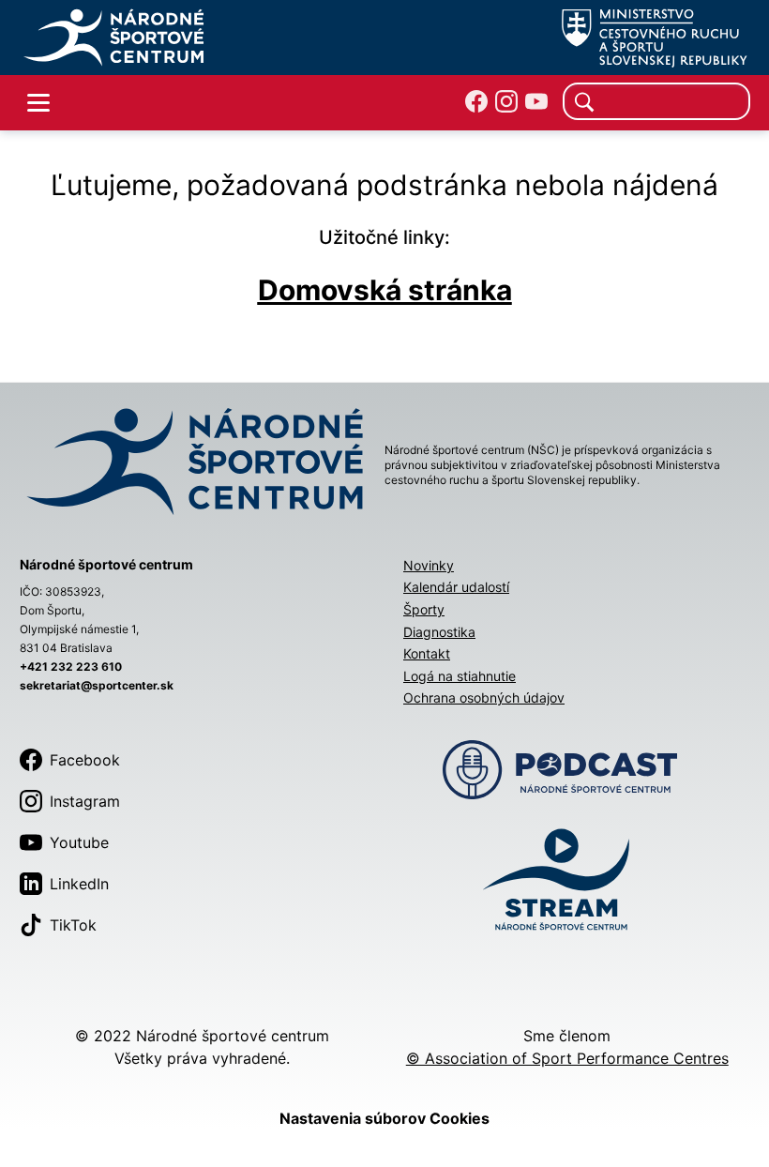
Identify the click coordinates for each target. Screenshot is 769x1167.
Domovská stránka (385, 290)
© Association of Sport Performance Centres (567, 1058)
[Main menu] (38, 103)
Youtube (79, 842)
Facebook (85, 759)
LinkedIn (79, 883)
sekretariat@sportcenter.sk (96, 685)
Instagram (85, 801)
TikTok (73, 925)
